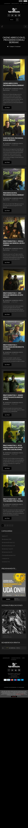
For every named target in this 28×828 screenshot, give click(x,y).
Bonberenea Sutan (6, 552)
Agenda (4, 536)
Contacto (25, 3)
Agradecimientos (15, 3)
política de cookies (20, 694)
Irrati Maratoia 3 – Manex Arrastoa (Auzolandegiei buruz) (13, 397)
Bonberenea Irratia (17, 88)
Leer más (7, 107)
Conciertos (4, 561)
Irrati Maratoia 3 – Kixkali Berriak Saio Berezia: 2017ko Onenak (14, 243)
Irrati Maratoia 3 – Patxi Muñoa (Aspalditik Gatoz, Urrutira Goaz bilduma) (13, 447)
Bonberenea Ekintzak (7, 542)
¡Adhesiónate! (6, 658)
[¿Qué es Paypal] (5, 680)
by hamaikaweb (20, 687)
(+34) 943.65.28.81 (14, 675)
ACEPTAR (14, 696)
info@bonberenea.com (14, 677)
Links (21, 3)
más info (8, 599)
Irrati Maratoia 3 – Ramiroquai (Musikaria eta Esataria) (13, 347)
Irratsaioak (6, 90)
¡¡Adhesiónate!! (7, 3)
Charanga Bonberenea (7, 555)
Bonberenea (8, 88)
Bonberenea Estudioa (7, 545)
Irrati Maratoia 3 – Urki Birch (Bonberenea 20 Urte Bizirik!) (13, 295)
